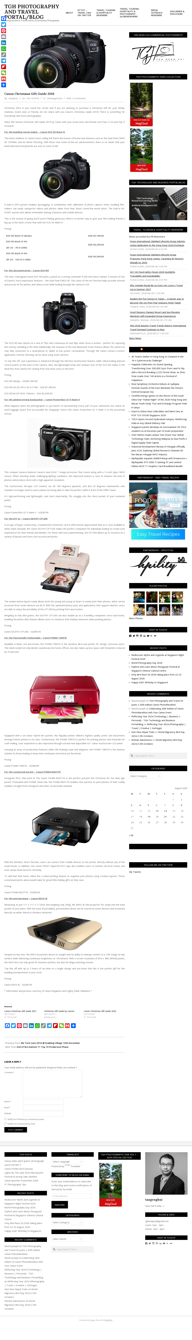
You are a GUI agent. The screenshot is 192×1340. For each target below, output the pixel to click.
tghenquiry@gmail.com (157, 1221)
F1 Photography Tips (15, 1184)
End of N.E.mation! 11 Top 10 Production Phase (43, 1046)
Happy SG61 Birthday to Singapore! (149, 682)
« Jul (131, 835)
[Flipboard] (4, 67)
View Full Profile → (154, 1205)
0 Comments (79, 98)
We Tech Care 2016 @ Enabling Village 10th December (50, 1042)
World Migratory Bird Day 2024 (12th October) (21, 1293)
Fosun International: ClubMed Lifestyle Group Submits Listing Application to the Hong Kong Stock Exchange (157, 243)
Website (7, 1113)
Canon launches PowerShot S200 (21, 1180)
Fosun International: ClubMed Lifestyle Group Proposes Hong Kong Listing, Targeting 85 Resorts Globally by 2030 (156, 258)
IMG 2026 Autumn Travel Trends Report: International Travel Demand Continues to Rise (158, 327)
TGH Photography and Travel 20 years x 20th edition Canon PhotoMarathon (22, 1250)
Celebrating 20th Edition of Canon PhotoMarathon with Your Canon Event (23, 1261)
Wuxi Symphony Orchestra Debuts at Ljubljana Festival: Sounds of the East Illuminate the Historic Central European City (157, 387)
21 (165, 816)
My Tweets (135, 871)
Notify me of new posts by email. (21, 1124)
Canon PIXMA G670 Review (18, 1168)
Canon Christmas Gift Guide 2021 (20, 1011)
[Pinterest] (4, 31)
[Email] (4, 37)
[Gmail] (4, 79)
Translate (75, 1166)
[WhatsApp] (4, 49)
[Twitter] (4, 25)
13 (157, 810)
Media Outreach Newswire (159, 349)
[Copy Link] (4, 55)
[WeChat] (4, 73)
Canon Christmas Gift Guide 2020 (100, 1011)
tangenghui (153, 1199)
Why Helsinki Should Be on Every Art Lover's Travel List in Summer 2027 (156, 287)
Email (7, 1107)
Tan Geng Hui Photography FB (158, 846)
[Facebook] (4, 19)
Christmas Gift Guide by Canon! (59, 1011)
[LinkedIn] (4, 43)
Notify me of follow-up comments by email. (26, 1119)
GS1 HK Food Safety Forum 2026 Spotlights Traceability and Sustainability (152, 273)
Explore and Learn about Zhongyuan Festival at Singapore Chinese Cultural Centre (23, 1215)
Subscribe (60, 1204)
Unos (93, 1320)
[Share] (4, 85)
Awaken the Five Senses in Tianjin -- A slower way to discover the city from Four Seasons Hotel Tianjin (157, 300)
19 (149, 816)
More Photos (136, 618)
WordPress (108, 1320)
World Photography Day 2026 (146, 662)
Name (7, 1101)
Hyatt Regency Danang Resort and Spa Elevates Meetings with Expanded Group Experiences (155, 314)
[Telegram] (4, 61)
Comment (9, 1072)
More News (135, 338)
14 (165, 810)
